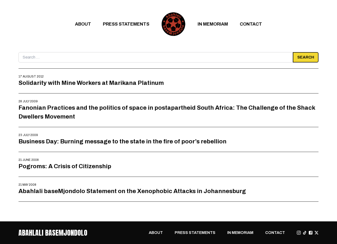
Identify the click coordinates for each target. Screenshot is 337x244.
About (83, 24)
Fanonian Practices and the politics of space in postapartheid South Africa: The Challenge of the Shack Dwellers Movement (167, 112)
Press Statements (126, 24)
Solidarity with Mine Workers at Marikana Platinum (91, 82)
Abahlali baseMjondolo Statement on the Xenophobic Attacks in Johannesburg (132, 191)
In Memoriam (213, 24)
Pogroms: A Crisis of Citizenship (65, 166)
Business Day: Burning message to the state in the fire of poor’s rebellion (122, 141)
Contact (251, 24)
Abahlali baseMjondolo (53, 233)
